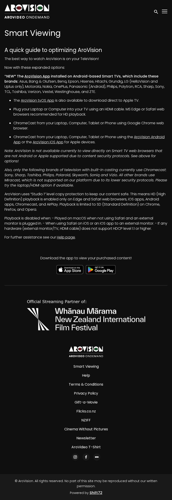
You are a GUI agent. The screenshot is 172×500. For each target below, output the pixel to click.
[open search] (156, 11)
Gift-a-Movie (86, 402)
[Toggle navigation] (165, 11)
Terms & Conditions (86, 384)
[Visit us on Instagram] (75, 457)
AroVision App (37, 76)
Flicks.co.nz (86, 411)
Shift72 (96, 492)
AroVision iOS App (48, 142)
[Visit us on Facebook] (86, 457)
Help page (66, 237)
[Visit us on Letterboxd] (96, 457)
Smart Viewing (86, 366)
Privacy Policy (86, 393)
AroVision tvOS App (37, 100)
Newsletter (86, 438)
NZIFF (86, 420)
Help (86, 375)
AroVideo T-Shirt (86, 447)
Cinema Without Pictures (86, 429)
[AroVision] (86, 351)
